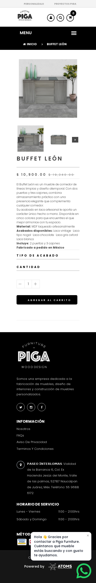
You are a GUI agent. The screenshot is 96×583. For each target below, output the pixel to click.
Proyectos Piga (65, 4)
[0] (70, 17)
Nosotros (23, 429)
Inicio (32, 44)
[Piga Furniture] (25, 15)
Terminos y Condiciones (35, 448)
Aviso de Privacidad (32, 442)
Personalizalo (34, 4)
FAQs (20, 435)
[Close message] (87, 535)
